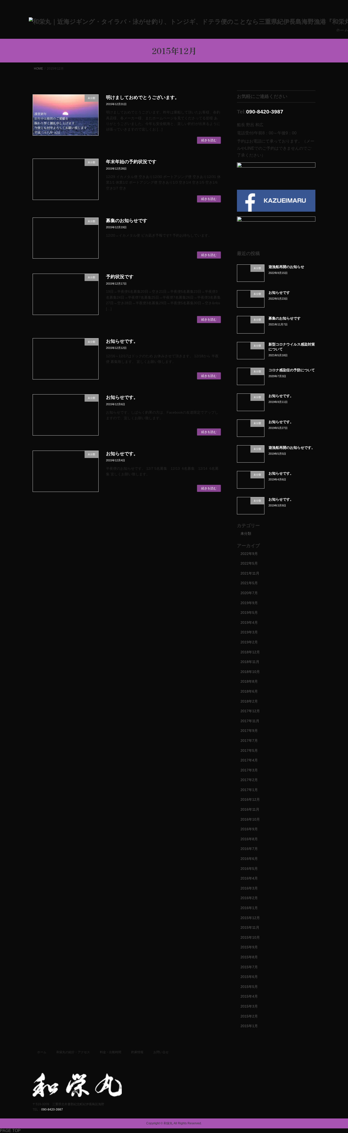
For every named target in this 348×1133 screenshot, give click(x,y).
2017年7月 (249, 741)
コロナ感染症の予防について (292, 370)
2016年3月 (249, 888)
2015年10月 (250, 937)
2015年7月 (249, 967)
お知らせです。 (122, 341)
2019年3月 (249, 632)
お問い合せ (161, 1052)
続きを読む (209, 140)
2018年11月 (249, 662)
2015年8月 (249, 957)
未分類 (245, 533)
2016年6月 (249, 859)
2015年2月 (249, 1016)
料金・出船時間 (110, 1052)
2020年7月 (249, 593)
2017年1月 (249, 790)
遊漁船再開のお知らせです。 (292, 447)
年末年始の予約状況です (131, 161)
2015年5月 (249, 987)
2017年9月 (249, 731)
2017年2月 (249, 780)
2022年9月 (249, 554)
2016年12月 (250, 800)
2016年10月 (250, 819)
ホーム (41, 1052)
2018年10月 (250, 672)
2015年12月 (250, 918)
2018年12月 (250, 652)
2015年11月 (249, 927)
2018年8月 (249, 681)
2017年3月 (249, 770)
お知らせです (279, 292)
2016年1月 (249, 908)
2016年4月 (249, 878)
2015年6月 (249, 977)
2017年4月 (249, 760)
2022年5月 (249, 563)
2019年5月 (249, 612)
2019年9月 (249, 603)
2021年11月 (249, 573)
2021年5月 (249, 583)
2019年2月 (249, 642)
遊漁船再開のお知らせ (286, 267)
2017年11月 (249, 721)
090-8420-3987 (264, 111)
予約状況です (119, 276)
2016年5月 (249, 869)
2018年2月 (249, 701)
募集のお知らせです (126, 220)
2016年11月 (249, 809)
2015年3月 (249, 1006)
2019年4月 (249, 622)
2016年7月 (249, 849)
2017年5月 (249, 750)
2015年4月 (249, 996)
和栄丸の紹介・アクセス (73, 1052)
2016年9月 (249, 829)
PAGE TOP (10, 1130)
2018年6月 (249, 691)
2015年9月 (249, 947)
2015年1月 (249, 1026)
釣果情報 (137, 1052)
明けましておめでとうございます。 (142, 97)
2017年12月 (250, 711)
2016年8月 (249, 839)
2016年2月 (249, 898)
